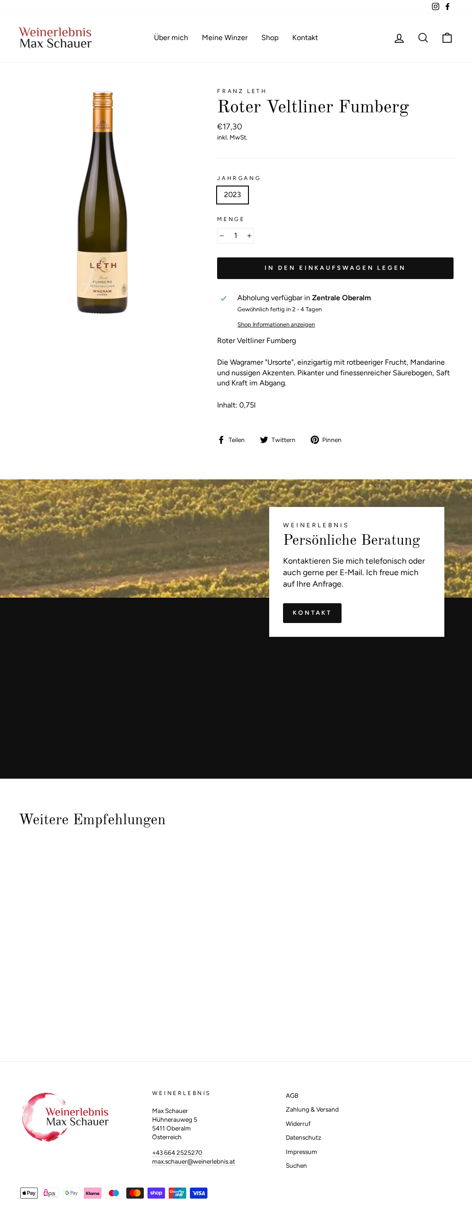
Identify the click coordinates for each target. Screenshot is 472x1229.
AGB (292, 1095)
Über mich (171, 37)
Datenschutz (303, 1137)
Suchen (296, 1165)
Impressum (301, 1151)
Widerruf (298, 1123)
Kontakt (305, 37)
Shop (269, 37)
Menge (231, 219)
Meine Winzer (225, 37)
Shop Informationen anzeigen (276, 324)
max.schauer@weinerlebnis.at (193, 1161)
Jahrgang (239, 178)
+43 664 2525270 (177, 1152)
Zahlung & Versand (312, 1109)
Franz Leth (242, 91)
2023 (232, 194)
